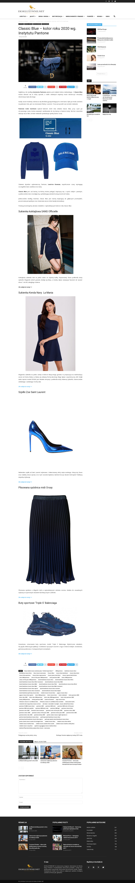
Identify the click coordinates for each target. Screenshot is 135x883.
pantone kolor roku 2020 (25, 715)
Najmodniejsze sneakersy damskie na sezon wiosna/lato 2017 (72, 846)
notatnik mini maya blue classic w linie (30, 704)
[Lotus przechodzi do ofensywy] (91, 67)
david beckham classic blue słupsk (51, 690)
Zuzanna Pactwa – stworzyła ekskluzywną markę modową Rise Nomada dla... (37, 846)
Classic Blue (51, 673)
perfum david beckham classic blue (28, 717)
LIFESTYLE (23, 16)
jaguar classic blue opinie (26, 695)
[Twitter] (115, 1)
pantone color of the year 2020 (54, 710)
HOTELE (89, 846)
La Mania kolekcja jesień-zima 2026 (28, 760)
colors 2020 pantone (67, 677)
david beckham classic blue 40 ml (64, 679)
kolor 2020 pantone (40, 695)
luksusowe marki (69, 701)
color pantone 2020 (55, 677)
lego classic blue (60, 699)
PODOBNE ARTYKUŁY (26, 741)
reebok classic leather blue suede (45, 723)
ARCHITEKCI (90, 112)
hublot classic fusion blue (48, 693)
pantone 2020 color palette (26, 708)
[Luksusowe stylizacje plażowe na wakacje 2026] (50, 752)
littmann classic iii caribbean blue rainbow (51, 701)
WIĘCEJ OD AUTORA (40, 741)
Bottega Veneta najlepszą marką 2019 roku (69, 735)
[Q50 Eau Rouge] (91, 31)
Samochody (90, 849)
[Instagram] (109, 1)
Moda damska (37, 24)
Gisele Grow (101, 55)
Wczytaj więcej (101, 73)
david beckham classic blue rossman (50, 688)
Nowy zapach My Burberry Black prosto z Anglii (93, 97)
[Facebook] (106, 1)
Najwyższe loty (107, 114)
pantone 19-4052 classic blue (26, 706)
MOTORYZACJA (57, 16)
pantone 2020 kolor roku (42, 708)
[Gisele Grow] (91, 58)
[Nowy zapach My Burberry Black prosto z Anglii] (94, 89)
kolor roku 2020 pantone (35, 697)
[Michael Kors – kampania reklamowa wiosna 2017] (57, 838)
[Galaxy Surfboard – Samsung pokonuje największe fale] (57, 829)
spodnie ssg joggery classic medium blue (45, 725)
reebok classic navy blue (25, 725)
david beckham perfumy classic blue (29, 693)
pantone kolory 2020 (39, 715)
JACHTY (32, 16)
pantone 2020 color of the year (66, 706)
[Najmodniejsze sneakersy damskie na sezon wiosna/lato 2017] (57, 847)
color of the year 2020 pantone (39, 677)
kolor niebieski (63, 695)
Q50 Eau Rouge (102, 29)
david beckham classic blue (45, 679)
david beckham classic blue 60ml (28, 684)
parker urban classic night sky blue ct (57, 715)
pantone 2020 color (51, 706)
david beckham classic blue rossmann (29, 690)
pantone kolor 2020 (71, 712)
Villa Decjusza (101, 47)
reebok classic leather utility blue (65, 723)
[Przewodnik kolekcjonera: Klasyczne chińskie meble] (91, 40)
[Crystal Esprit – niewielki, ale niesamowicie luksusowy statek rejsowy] (110, 89)
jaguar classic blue (62, 693)
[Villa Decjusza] (91, 49)
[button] (114, 16)
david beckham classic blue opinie (28, 688)
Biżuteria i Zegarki (92, 835)
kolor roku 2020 (23, 697)
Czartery (105, 93)
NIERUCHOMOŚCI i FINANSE (74, 16)
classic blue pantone (24, 675)
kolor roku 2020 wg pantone (51, 697)
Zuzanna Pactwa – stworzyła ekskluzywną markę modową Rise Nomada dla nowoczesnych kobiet (71, 762)
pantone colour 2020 (24, 712)
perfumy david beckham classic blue (50, 717)
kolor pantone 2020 (74, 695)
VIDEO (108, 16)
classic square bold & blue (69, 675)
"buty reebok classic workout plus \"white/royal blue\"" (38, 671)
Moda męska (45, 24)
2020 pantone (59, 671)
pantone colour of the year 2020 (40, 712)
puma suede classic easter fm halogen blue (31, 721)
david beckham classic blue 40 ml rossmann (31, 682)
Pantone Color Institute (37, 710)
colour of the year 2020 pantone (27, 679)
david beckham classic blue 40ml (54, 682)
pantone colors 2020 (69, 710)
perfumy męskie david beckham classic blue (57, 719)
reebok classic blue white (64, 721)
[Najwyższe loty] (110, 108)
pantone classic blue (67, 708)
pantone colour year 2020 (57, 712)
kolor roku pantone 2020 (67, 697)
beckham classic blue (70, 671)
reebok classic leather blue (26, 723)
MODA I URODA (43, 16)
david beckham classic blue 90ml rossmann (50, 686)
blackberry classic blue (25, 673)
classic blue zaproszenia (39, 675)
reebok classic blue (50, 721)
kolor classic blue (52, 695)
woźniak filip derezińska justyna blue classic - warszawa (34, 728)
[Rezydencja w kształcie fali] (94, 108)
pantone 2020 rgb (55, 708)
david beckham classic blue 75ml (48, 684)
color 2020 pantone (24, 677)
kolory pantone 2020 (37, 699)
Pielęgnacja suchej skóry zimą (27, 735)
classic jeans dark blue (54, 675)
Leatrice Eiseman (49, 699)
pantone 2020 (40, 706)
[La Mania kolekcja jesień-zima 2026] (28, 752)
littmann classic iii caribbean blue (28, 701)
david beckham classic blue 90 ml (68, 684)
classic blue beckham (62, 673)
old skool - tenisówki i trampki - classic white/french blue (58, 704)
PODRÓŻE (90, 16)
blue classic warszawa (40, 673)
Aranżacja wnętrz (91, 844)
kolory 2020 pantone (24, 699)
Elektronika (90, 841)
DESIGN (99, 16)
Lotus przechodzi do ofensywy (106, 64)
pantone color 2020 (24, 710)
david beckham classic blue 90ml (28, 686)
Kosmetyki (90, 93)
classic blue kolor (74, 673)
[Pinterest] (112, 1)
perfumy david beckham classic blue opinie (31, 719)
